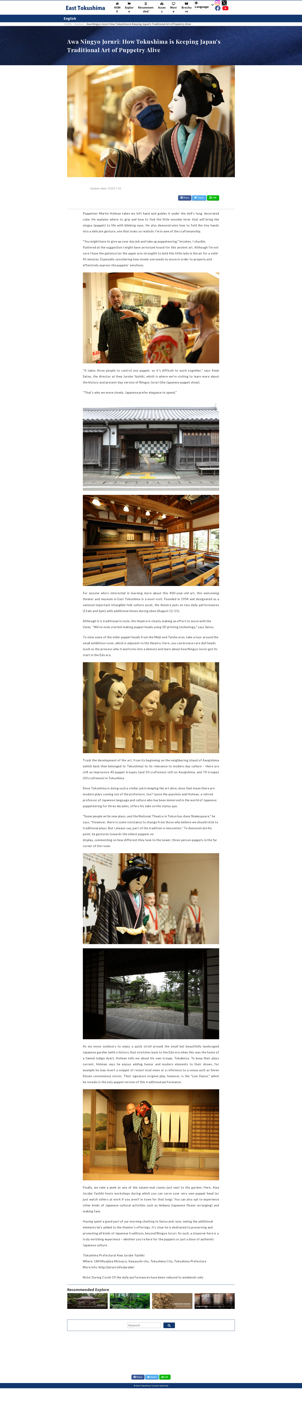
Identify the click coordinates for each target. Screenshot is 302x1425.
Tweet (200, 197)
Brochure (187, 9)
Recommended (145, 9)
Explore (129, 9)
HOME (117, 9)
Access (162, 9)
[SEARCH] (169, 1325)
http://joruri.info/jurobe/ (116, 1267)
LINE (214, 197)
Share (186, 197)
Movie (173, 9)
